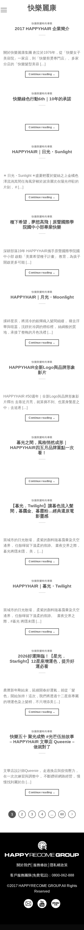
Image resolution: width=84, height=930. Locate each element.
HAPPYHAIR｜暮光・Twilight (42, 586)
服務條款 (40, 865)
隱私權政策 (59, 865)
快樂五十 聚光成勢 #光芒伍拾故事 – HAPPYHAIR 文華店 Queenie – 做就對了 (42, 741)
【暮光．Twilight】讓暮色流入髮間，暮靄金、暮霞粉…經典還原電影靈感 (42, 510)
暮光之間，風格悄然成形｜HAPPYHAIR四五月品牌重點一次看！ (42, 447)
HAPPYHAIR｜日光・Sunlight (42, 151)
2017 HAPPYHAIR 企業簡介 (42, 28)
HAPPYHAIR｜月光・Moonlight (42, 297)
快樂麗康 (42, 7)
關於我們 (24, 865)
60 (62, 814)
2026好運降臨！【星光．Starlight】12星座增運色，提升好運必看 (42, 661)
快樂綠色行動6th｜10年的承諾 (42, 99)
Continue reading (42, 74)
